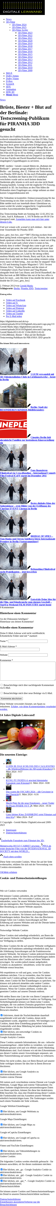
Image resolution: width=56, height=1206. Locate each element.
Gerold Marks (26, 285)
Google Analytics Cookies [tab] (12, 1037)
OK (2, 872)
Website (3, 655)
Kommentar (6, 660)
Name (3, 641)
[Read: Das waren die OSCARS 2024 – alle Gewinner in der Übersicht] (8, 789)
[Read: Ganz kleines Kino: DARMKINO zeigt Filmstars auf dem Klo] (8, 811)
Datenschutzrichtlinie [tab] (10, 1186)
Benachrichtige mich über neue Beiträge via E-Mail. (28, 693)
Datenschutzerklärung (10, 1199)
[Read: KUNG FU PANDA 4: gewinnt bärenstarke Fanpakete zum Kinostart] (8, 777)
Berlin (17, 288)
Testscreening (41, 288)
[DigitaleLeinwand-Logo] (22, 14)
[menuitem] (31, 19)
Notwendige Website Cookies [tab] (14, 930)
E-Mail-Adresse (8, 646)
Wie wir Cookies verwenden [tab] (13, 891)
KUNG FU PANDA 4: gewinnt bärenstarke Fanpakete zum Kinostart (27, 781)
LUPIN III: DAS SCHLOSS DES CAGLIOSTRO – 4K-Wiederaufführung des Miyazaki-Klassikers (30, 767)
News (3, 100)
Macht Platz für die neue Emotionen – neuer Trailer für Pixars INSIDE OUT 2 (30, 804)
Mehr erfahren (10, 872)
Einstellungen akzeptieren (12, 1202)
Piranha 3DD (27, 288)
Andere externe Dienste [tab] (11, 1077)
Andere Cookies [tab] (7, 1156)
